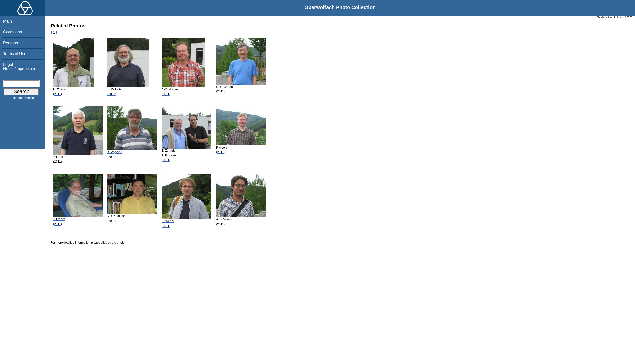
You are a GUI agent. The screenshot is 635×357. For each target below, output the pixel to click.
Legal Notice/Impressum (19, 66)
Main (7, 21)
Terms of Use (14, 54)
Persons (10, 43)
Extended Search (22, 97)
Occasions (12, 32)
